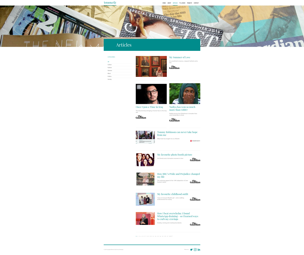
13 (158, 236)
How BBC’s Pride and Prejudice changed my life (178, 175)
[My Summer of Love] (151, 66)
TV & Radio (182, 3)
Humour (110, 70)
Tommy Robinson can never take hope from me (177, 133)
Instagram (195, 249)
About (169, 3)
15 (162, 236)
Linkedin (199, 249)
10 (151, 236)
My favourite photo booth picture (174, 154)
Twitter (191, 249)
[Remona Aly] (110, 2)
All (108, 61)
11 (153, 236)
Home (164, 3)
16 (165, 236)
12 (155, 236)
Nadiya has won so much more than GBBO (182, 108)
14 (160, 236)
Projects (189, 3)
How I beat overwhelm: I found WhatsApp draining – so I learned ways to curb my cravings (177, 216)
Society (110, 79)
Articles (175, 3)
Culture (110, 64)
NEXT (171, 236)
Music (109, 73)
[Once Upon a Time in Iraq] (151, 93)
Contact (196, 3)
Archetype (121, 249)
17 (167, 236)
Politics (109, 76)
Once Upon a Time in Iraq (149, 106)
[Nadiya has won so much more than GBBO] (184, 93)
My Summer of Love (179, 57)
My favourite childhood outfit (172, 194)
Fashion (110, 67)
